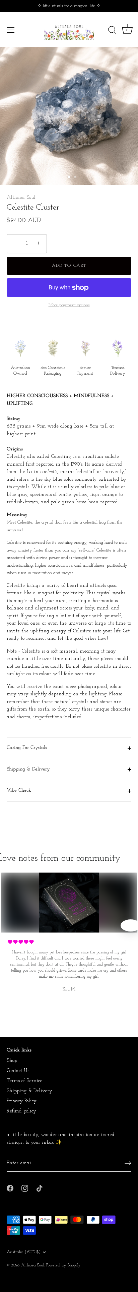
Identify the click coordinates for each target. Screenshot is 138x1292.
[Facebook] (10, 1188)
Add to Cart (69, 265)
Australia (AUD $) (24, 1252)
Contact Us (18, 1070)
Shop (12, 1060)
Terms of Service (24, 1080)
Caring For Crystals (27, 747)
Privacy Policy (22, 1101)
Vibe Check (19, 790)
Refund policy (21, 1111)
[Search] (112, 31)
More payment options (69, 305)
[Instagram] (24, 1188)
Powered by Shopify (63, 1265)
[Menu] (10, 30)
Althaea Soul (21, 197)
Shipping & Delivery (28, 769)
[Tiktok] (39, 1188)
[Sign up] (128, 1163)
